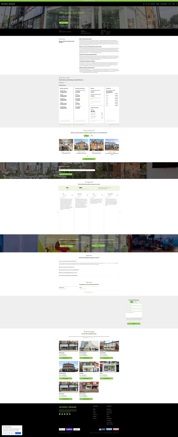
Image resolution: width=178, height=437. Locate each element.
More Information (66, 357)
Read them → (73, 19)
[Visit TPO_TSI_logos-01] (102, 429)
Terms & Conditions (96, 432)
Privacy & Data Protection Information (107, 432)
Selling (94, 410)
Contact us (95, 418)
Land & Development (163, 3)
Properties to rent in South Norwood (79, 124)
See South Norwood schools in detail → (96, 98)
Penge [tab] (65, 82)
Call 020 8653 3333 (74, 22)
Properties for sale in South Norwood (65, 124)
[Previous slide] (58, 212)
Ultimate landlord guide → (89, 292)
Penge (68, 25)
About (174, 3)
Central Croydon (109, 410)
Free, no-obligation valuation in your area (89, 0)
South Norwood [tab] (61, 82)
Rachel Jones (80, 193)
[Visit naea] (116, 429)
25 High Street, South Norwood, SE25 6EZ (65, 31)
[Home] (8, 3)
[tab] (87, 155)
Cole (93, 193)
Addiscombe (109, 409)
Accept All (18, 433)
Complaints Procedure (116, 432)
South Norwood (64, 25)
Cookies (101, 432)
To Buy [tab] (86, 135)
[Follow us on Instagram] (62, 414)
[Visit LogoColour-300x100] (76, 429)
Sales (132, 302)
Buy (143, 3)
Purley (108, 414)
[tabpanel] (89, 149)
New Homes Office (110, 423)
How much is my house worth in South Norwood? (67, 261)
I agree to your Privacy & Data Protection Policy (134, 318)
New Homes (153, 3)
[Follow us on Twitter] (67, 414)
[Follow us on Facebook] (59, 414)
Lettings (135, 302)
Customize (6, 433)
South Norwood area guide (94, 44)
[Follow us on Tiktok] (64, 414)
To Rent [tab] (91, 135)
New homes (95, 414)
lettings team (111, 70)
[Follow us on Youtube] (69, 414)
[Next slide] (120, 212)
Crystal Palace (109, 420)
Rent (149, 3)
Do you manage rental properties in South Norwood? (68, 275)
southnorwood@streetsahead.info (86, 33)
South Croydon (109, 412)
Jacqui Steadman (110, 193)
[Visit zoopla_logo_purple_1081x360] (69, 429)
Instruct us (98, 245)
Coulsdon (108, 416)
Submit (134, 323)
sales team (91, 69)
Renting (94, 412)
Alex (63, 193)
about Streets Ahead (91, 337)
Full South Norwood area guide (114, 124)
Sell (146, 3)
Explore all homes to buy (89, 158)
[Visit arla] (109, 429)
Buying (94, 409)
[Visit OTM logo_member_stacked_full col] (62, 429)
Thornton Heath (109, 422)
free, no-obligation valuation (109, 263)
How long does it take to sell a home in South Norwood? (69, 269)
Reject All (12, 433)
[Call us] (176, 3)
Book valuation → (63, 22)
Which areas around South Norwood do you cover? (68, 272)
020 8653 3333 (83, 31)
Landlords (157, 3)
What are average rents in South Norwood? (66, 267)
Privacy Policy (91, 432)
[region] (12, 430)
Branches (169, 3)
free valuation (90, 52)
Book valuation (66, 246)
